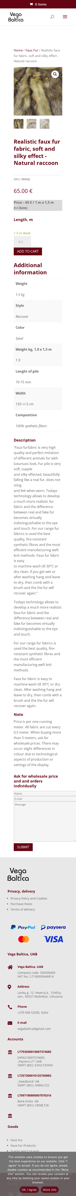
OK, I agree (29, 1189)
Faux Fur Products (23, 1145)
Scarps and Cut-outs (25, 1151)
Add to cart (28, 251)
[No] (71, 1174)
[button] (55, 74)
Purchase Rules (21, 904)
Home (18, 50)
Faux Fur (32, 50)
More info (49, 1189)
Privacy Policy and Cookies (29, 898)
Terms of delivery (23, 909)
